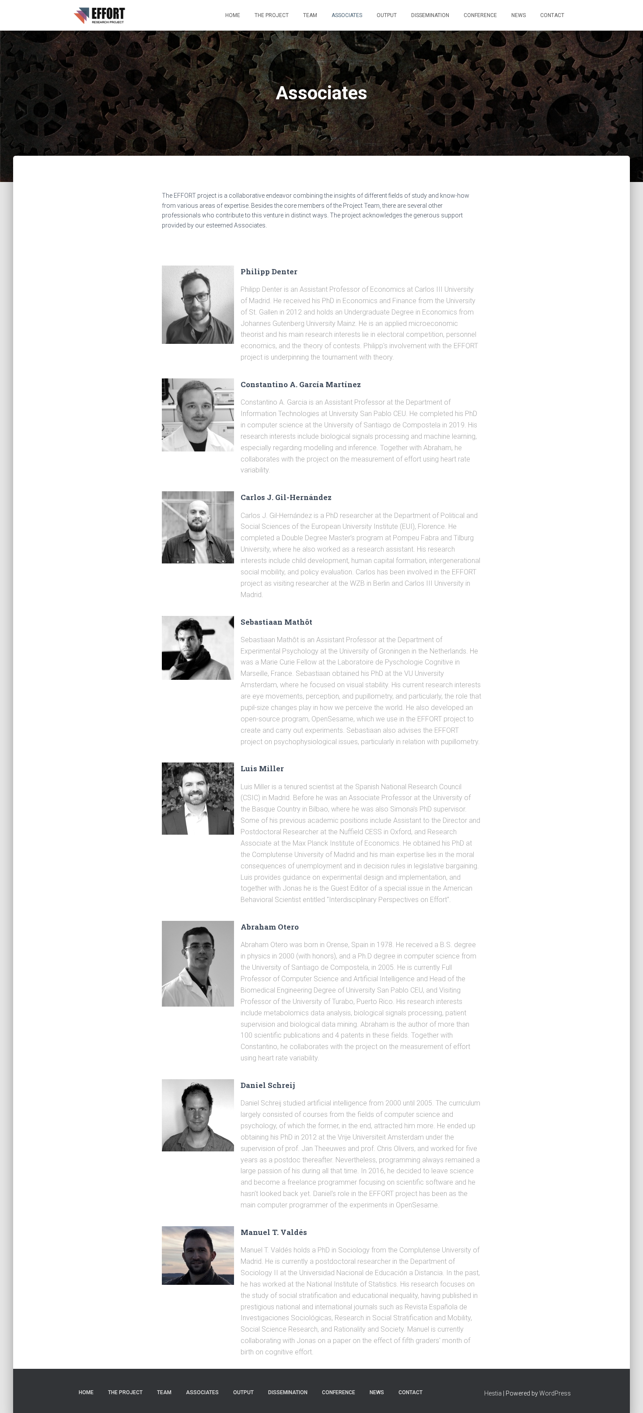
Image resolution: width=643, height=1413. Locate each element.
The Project (272, 15)
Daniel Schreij (268, 1085)
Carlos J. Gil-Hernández (286, 497)
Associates (347, 15)
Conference (480, 15)
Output (387, 15)
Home (232, 15)
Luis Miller (262, 768)
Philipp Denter (269, 271)
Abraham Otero (270, 927)
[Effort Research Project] (100, 15)
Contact (552, 15)
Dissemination (430, 15)
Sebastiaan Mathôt (276, 622)
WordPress (555, 1393)
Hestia (493, 1393)
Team (310, 15)
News (518, 15)
